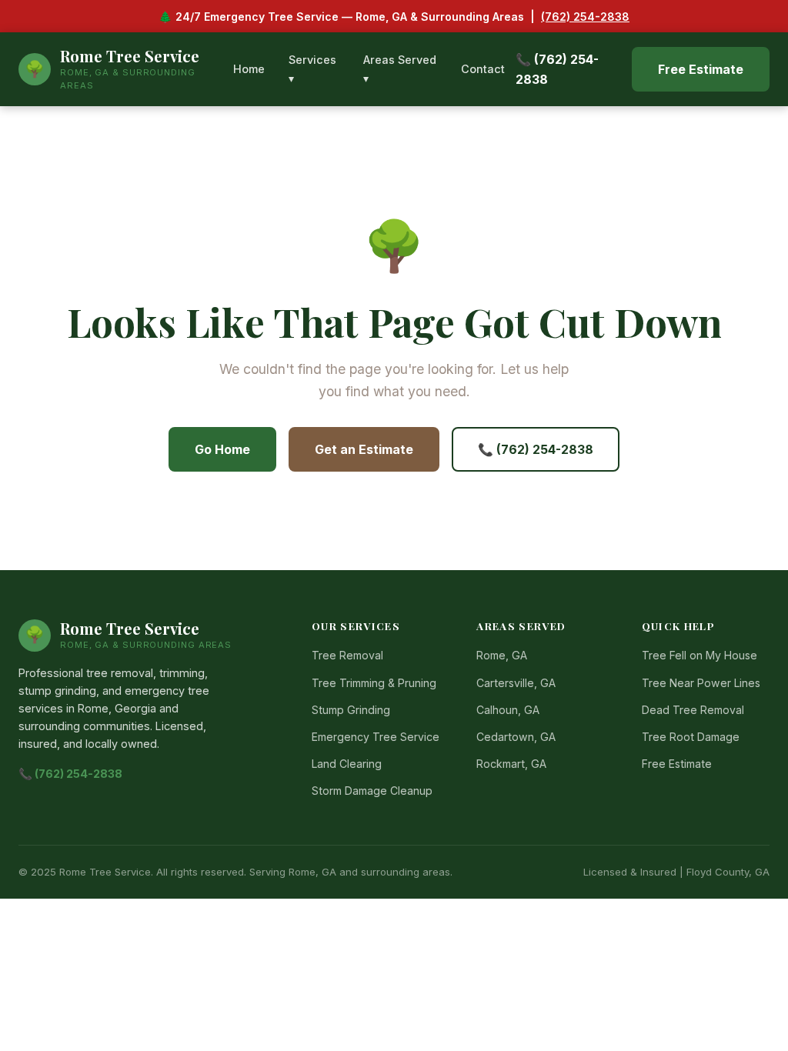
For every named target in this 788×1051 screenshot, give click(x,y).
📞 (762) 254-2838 (557, 69)
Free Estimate (700, 69)
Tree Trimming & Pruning (374, 682)
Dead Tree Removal (693, 709)
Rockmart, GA (511, 763)
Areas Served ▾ (399, 69)
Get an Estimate (364, 449)
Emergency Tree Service (375, 736)
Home (249, 68)
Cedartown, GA (516, 736)
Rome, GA (501, 655)
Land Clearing (347, 763)
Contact (483, 68)
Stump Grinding (351, 709)
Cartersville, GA (516, 682)
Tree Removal (347, 655)
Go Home (222, 449)
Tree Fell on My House (699, 655)
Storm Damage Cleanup (372, 790)
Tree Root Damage (691, 736)
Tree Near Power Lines (701, 682)
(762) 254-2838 (585, 16)
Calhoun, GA (507, 709)
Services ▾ (312, 69)
